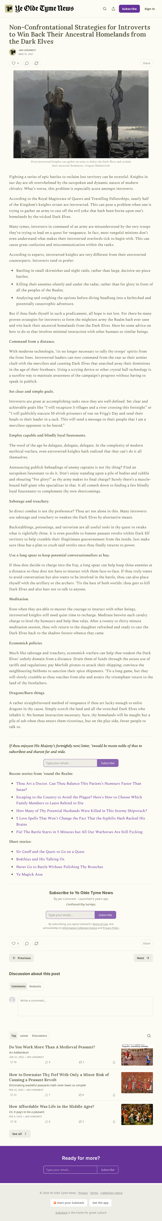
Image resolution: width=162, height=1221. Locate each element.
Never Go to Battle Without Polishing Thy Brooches (59, 867)
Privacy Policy (111, 928)
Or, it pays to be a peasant (26, 1112)
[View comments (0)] (27, 63)
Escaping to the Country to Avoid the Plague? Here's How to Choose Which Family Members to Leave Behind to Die (79, 800)
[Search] (105, 9)
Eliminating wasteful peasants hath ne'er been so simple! (47, 1085)
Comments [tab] (18, 986)
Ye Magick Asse (29, 874)
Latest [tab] (24, 1036)
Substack (61, 1212)
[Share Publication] (113, 9)
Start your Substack (70, 1203)
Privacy (83, 1193)
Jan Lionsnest (27, 50)
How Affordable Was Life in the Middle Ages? (51, 1106)
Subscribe (129, 9)
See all (17, 1134)
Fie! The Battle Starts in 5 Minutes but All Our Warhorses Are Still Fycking (79, 832)
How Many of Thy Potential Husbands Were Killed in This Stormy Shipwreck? (81, 811)
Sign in (150, 9)
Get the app (100, 1203)
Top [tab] (13, 1036)
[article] (81, 1055)
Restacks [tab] (35, 986)
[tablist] (26, 986)
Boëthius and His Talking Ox (40, 859)
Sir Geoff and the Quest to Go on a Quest (50, 852)
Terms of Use (100, 924)
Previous (24, 958)
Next (140, 958)
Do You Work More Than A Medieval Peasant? (52, 1047)
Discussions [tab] (39, 1036)
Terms (94, 1193)
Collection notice (111, 1193)
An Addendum (19, 1052)
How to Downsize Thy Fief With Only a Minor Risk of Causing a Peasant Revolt (59, 1077)
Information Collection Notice (79, 928)
